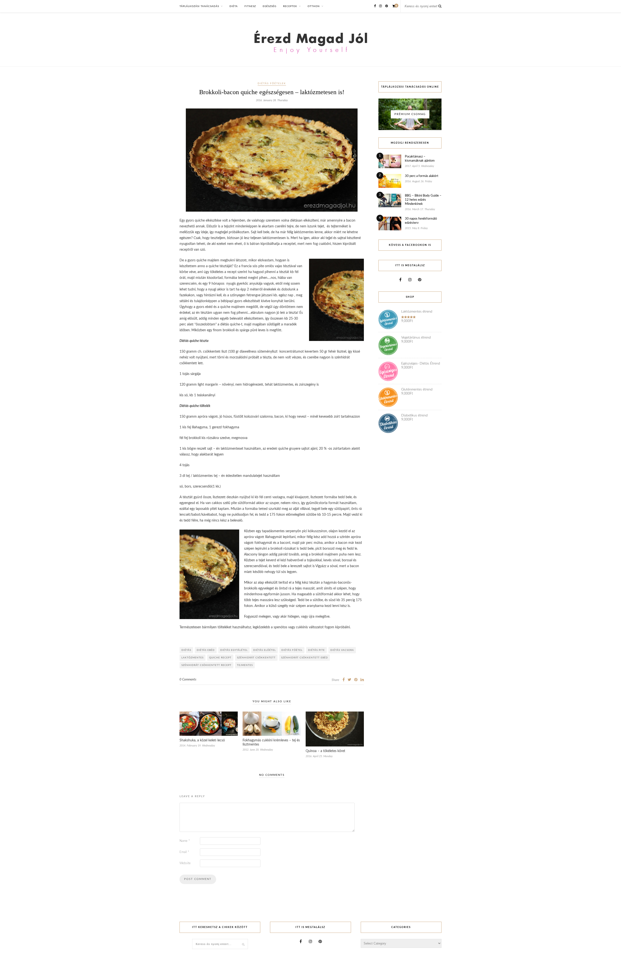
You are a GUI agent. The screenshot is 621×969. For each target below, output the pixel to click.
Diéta (233, 6)
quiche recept (220, 657)
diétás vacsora (342, 650)
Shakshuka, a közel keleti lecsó (202, 740)
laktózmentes (192, 657)
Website (185, 863)
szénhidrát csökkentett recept (206, 665)
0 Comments (188, 679)
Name (185, 841)
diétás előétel (264, 650)
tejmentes (245, 665)
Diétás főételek (272, 83)
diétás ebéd (206, 650)
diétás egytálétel (234, 650)
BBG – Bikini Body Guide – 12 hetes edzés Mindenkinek (423, 200)
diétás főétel (291, 650)
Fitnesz (250, 6)
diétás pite (316, 650)
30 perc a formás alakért (421, 176)
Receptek (290, 6)
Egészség (269, 6)
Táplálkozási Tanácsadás (199, 6)
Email (184, 852)
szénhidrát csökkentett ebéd (304, 657)
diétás (186, 650)
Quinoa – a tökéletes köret (325, 751)
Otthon (314, 6)
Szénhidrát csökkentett (256, 657)
